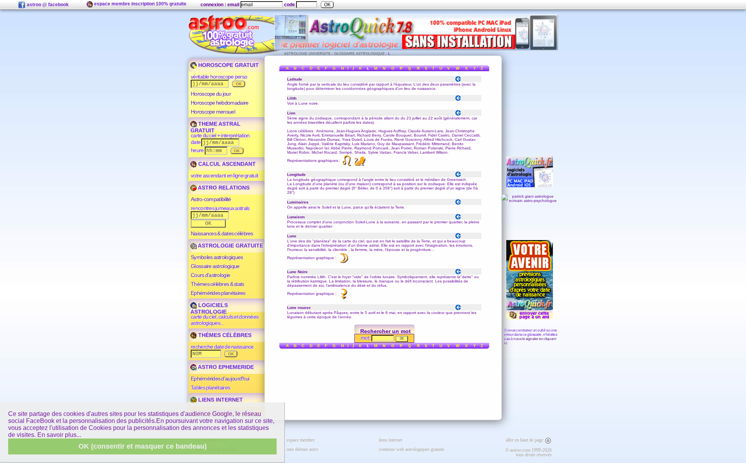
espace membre (301, 440)
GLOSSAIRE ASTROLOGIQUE (359, 54)
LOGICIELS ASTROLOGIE (209, 308)
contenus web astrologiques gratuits (411, 449)
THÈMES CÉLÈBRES (224, 335)
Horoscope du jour (211, 94)
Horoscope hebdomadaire (219, 103)
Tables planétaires (210, 387)
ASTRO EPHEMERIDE (225, 367)
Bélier (363, 188)
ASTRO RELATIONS (223, 187)
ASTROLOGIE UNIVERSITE (307, 54)
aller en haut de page (525, 440)
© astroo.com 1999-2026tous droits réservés (528, 452)
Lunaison (295, 312)
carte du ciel (353, 241)
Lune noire (308, 103)
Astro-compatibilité (211, 199)
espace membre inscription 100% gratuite (139, 4)
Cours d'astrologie (210, 275)
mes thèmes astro (302, 449)
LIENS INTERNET (220, 399)
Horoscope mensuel (213, 112)
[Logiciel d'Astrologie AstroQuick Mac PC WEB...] (416, 49)
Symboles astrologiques (217, 257)
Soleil (326, 207)
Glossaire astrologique (215, 266)
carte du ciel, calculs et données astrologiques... (224, 320)
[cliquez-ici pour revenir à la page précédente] (458, 81)
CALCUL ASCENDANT (226, 164)
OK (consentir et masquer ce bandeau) (142, 446)
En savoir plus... (59, 434)
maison (363, 184)
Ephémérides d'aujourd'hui (220, 378)
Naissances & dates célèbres (222, 233)
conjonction (343, 222)
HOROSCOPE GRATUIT (228, 65)
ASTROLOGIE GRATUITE (230, 245)
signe (460, 188)
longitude (295, 88)
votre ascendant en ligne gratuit (224, 175)
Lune (346, 207)
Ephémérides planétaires (218, 293)
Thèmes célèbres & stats (217, 284)
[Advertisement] (529, 102)
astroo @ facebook (47, 4)
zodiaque (323, 118)
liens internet (390, 440)
